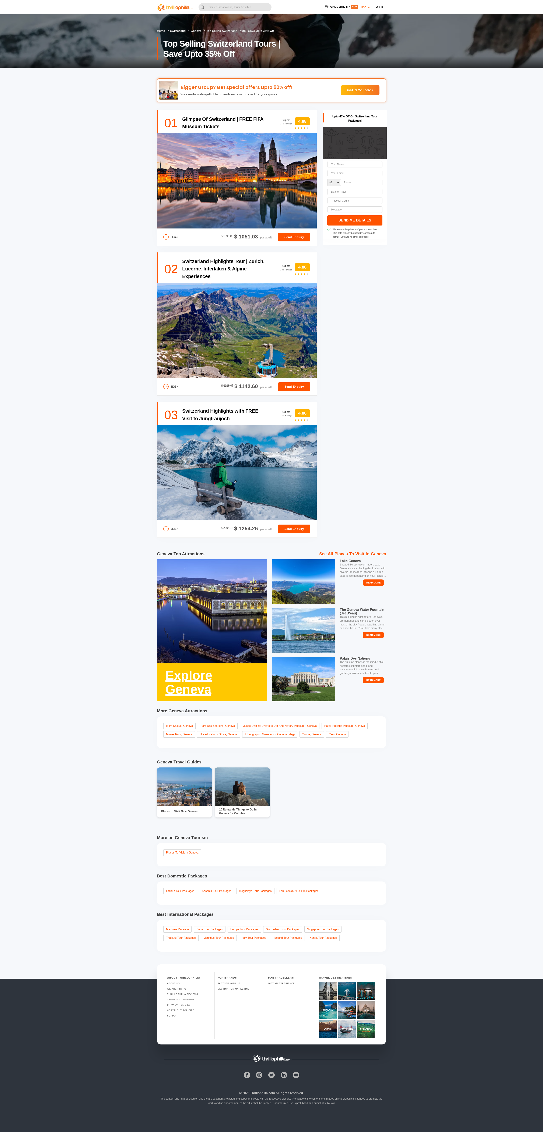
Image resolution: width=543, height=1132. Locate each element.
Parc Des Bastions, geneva (217, 725)
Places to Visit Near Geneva (179, 811)
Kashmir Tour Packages (216, 891)
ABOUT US (173, 983)
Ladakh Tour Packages (180, 891)
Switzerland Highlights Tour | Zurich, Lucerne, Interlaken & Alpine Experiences (223, 269)
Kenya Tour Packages (323, 937)
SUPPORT (173, 1016)
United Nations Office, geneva (218, 734)
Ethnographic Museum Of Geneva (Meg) (270, 734)
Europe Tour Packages (244, 929)
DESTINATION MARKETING (234, 989)
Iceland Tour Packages (288, 937)
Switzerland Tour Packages (282, 929)
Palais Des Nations (355, 658)
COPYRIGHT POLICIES (181, 1010)
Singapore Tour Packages (323, 929)
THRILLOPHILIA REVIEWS (182, 994)
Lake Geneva (350, 561)
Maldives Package (177, 929)
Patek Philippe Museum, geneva (344, 725)
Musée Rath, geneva (179, 734)
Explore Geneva (188, 682)
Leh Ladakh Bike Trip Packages (299, 891)
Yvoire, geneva (311, 734)
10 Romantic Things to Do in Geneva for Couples (238, 811)
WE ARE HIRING (176, 989)
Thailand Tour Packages (181, 937)
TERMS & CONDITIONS (181, 999)
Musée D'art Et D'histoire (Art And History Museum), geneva (279, 725)
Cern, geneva (337, 734)
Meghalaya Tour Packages (255, 891)
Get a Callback (360, 90)
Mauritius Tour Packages (218, 937)
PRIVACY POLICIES (179, 1005)
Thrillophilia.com (262, 1093)
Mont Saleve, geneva (179, 725)
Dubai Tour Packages (209, 929)
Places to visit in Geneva (182, 852)
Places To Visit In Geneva (360, 553)
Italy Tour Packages (254, 937)
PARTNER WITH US (229, 983)
